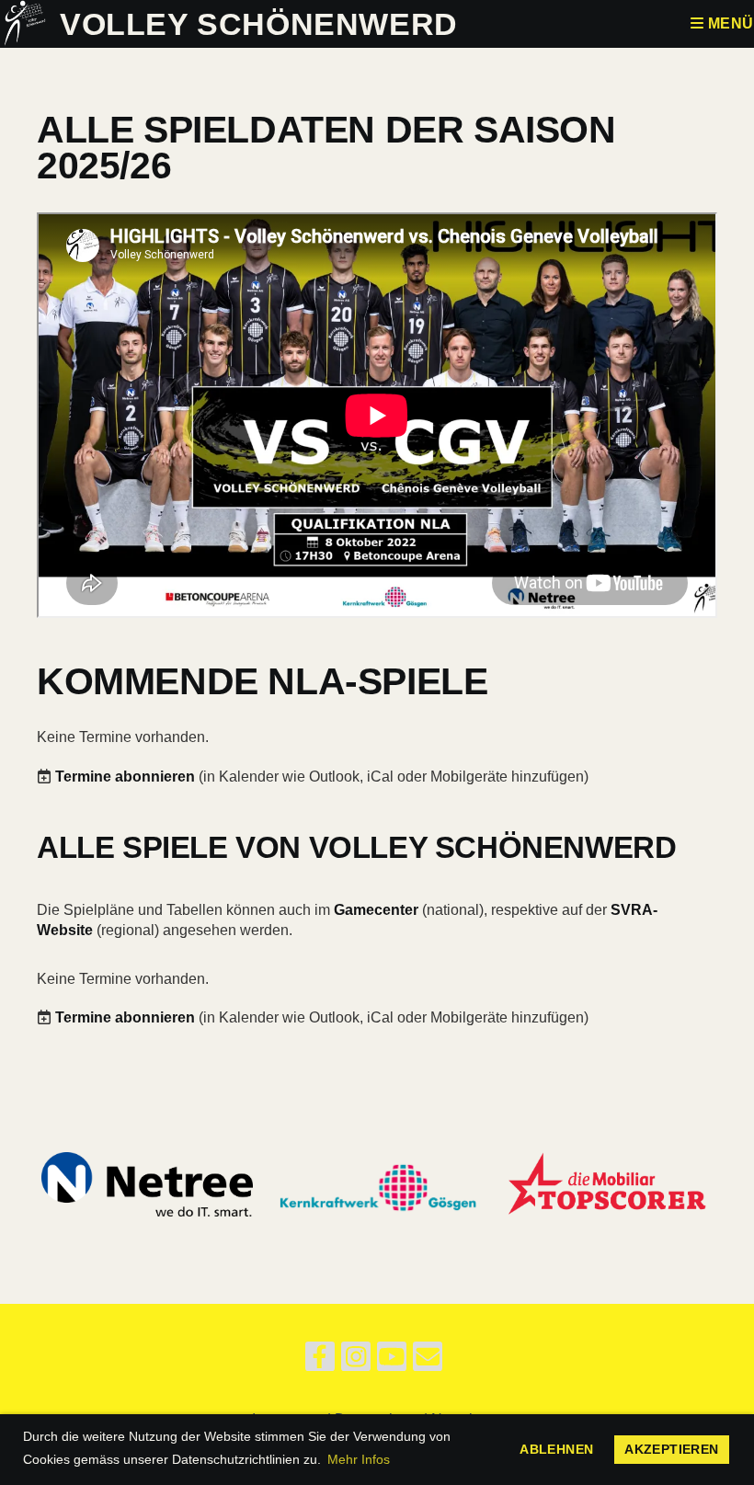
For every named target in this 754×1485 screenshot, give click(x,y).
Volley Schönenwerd (259, 24)
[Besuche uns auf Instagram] (356, 1360)
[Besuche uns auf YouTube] (391, 1360)
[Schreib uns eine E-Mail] (427, 1360)
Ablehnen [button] (556, 1449)
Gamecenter (376, 910)
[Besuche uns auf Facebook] (320, 1360)
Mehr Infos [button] (358, 1459)
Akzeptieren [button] (671, 1449)
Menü (728, 23)
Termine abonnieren (125, 776)
